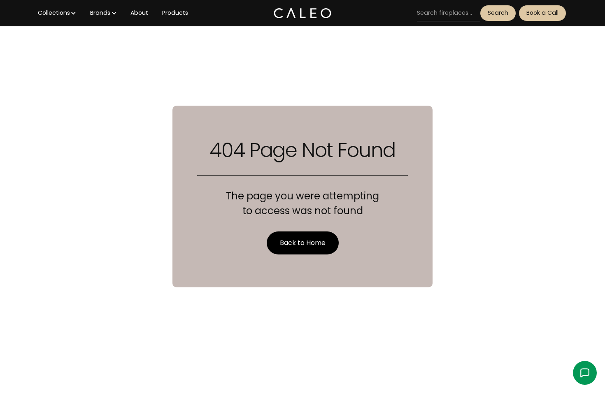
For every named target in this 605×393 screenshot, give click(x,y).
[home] (302, 13)
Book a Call (542, 13)
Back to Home (303, 242)
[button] (57, 12)
